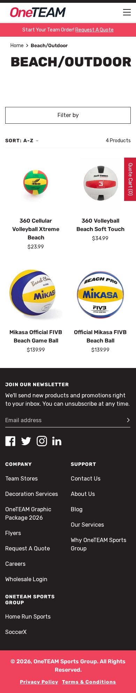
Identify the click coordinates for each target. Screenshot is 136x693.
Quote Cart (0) (130, 179)
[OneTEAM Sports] (38, 12)
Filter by (68, 115)
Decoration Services (31, 494)
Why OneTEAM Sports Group (98, 544)
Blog (77, 509)
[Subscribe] (125, 420)
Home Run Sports (28, 616)
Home (17, 46)
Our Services (87, 524)
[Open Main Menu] (127, 12)
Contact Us (85, 478)
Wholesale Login (26, 579)
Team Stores (21, 478)
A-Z (28, 141)
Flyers (13, 533)
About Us (83, 494)
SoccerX (16, 632)
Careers (15, 564)
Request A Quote (27, 548)
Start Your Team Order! (68, 30)
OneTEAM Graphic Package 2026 (28, 513)
